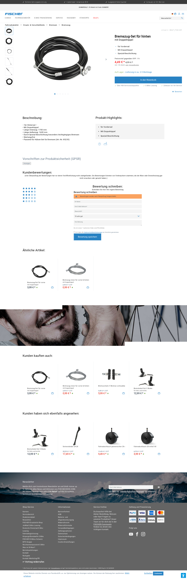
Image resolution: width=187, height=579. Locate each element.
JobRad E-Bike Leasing (31, 525)
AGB (59, 514)
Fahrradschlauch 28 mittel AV (145, 447)
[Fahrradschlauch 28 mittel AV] (159, 454)
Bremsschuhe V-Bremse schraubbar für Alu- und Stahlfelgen (111, 386)
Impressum (62, 539)
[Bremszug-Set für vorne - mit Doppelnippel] (52, 287)
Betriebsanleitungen (30, 550)
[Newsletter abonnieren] (158, 487)
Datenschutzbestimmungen (93, 232)
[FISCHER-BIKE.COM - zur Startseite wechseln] (14, 14)
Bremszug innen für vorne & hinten (76, 281)
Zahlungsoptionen (65, 531)
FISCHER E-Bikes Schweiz (33, 539)
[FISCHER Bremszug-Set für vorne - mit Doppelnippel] (40, 271)
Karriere (26, 512)
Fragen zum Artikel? (100, 144)
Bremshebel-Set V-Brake (143, 389)
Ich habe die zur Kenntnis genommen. (97, 232)
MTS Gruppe (27, 542)
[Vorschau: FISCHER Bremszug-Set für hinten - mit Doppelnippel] (9, 31)
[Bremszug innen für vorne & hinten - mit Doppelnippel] (88, 287)
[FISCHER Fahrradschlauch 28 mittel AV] (147, 435)
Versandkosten (55, 568)
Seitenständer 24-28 (70, 447)
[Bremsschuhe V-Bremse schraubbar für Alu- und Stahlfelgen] (123, 393)
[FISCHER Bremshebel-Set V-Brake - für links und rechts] (147, 377)
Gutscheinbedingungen (66, 536)
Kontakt (26, 553)
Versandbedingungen (66, 528)
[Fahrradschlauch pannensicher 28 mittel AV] (123, 454)
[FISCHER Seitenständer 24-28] (76, 435)
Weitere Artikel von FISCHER (106, 144)
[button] (183, 575)
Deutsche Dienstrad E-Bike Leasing (33, 529)
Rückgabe (26, 556)
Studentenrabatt (29, 517)
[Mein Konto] (179, 14)
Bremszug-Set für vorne (36, 283)
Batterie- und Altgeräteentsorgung (66, 518)
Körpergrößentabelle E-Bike (33, 536)
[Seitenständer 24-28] (88, 454)
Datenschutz (63, 534)
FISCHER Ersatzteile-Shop (33, 523)
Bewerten (178, 91)
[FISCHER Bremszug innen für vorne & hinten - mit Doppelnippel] (76, 269)
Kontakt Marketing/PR (31, 558)
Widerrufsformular (65, 525)
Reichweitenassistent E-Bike (34, 545)
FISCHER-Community (103, 524)
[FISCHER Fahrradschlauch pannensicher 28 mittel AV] (111, 435)
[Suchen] (182, 18)
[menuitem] (8, 18)
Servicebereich (28, 514)
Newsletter (27, 520)
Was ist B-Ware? (29, 547)
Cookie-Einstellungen (66, 542)
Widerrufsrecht (63, 523)
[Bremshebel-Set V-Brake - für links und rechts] (159, 393)
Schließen (148, 573)
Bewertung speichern (87, 237)
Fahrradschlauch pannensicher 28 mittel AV (111, 447)
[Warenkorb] (183, 14)
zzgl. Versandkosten (132, 65)
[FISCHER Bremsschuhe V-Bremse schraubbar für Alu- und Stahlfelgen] (111, 375)
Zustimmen (158, 573)
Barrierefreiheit (64, 512)
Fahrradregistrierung (30, 534)
